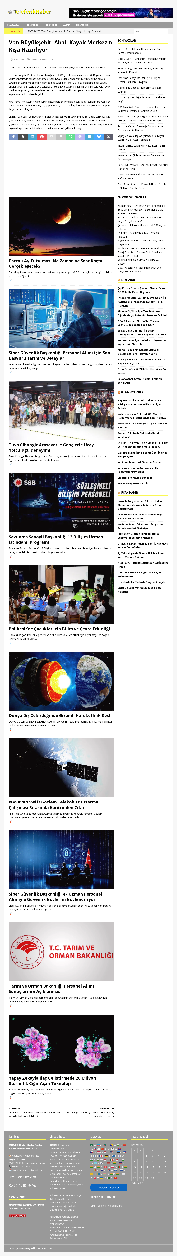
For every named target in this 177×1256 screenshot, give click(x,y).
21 (140, 1172)
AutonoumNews (70, 1216)
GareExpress (67, 1220)
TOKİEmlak (68, 1209)
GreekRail (78, 1227)
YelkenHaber (56, 1166)
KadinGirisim (69, 1155)
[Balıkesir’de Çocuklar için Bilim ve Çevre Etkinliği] (61, 594)
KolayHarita (56, 1198)
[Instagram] (15, 1185)
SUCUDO (54, 1145)
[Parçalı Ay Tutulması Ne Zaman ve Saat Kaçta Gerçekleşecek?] (61, 226)
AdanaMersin (72, 1159)
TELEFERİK (32, 25)
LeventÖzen (56, 1155)
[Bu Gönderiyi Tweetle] (23, 137)
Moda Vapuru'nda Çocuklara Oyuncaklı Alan (142, 248)
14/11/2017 (19, 59)
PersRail (54, 1227)
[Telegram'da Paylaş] (89, 137)
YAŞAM (66, 25)
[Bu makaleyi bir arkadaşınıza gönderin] (51, 137)
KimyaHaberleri (73, 1152)
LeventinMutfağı (58, 1206)
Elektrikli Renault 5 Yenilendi (135, 477)
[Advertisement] (61, 168)
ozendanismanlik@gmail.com (28, 1170)
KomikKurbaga (73, 1195)
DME (72, 1231)
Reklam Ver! (82, 25)
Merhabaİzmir (57, 1162)
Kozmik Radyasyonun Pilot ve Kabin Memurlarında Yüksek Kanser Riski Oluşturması (140, 504)
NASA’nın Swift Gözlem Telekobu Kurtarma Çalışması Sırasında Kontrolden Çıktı (53, 804)
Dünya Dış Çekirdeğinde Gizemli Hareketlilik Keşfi (60, 715)
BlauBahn (55, 1220)
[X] (20, 1185)
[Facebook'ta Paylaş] (13, 137)
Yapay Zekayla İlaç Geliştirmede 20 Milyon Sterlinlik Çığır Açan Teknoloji (52, 1080)
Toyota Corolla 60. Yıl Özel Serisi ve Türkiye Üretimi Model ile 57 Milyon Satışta (139, 404)
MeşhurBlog (56, 1209)
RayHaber (128, 280)
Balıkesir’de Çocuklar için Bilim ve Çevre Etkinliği (59, 629)
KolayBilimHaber (58, 1177)
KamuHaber (70, 1166)
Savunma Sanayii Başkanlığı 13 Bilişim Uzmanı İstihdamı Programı (57, 539)
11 (165, 1161)
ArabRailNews (57, 1223)
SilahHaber (55, 1173)
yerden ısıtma (115, 1205)
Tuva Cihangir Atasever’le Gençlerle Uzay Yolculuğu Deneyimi (51, 447)
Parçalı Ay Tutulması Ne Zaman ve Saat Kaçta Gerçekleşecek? (55, 263)
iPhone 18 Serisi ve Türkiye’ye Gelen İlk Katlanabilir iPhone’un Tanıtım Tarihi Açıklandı (142, 301)
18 (165, 1167)
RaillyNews (55, 1216)
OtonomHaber (132, 392)
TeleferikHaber (58, 1148)
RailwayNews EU (58, 1238)
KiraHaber (55, 1184)
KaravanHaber (73, 1162)
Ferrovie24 (55, 1231)
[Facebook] (11, 1185)
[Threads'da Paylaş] (108, 137)
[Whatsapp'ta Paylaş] (70, 137)
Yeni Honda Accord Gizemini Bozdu (139, 462)
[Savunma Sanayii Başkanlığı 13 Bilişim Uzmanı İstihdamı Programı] (61, 502)
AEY (63, 1184)
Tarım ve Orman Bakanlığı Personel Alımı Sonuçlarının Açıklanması (51, 988)
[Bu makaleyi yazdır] (61, 137)
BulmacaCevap (57, 1195)
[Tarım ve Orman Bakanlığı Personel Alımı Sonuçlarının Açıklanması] (61, 951)
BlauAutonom (66, 1227)
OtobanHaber (70, 1180)
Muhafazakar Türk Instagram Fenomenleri (141, 205)
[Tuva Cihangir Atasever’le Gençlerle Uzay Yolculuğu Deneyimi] (61, 410)
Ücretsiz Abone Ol (109, 1187)
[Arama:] (151, 31)
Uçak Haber (129, 492)
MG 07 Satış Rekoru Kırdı (133, 483)
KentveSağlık (69, 1202)
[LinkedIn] (25, 1185)
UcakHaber (55, 1170)
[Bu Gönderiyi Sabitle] (42, 137)
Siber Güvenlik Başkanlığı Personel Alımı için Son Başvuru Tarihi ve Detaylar (59, 355)
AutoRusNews (57, 1234)
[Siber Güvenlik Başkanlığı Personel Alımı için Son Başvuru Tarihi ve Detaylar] (61, 318)
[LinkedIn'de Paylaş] (32, 137)
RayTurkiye (68, 1198)
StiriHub (65, 1231)
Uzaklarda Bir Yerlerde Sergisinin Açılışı (142, 582)
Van (52, 59)
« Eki (133, 1182)
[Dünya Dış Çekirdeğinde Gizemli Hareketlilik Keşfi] (61, 681)
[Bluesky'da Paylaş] (99, 137)
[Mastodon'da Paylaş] (80, 137)
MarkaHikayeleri (74, 1184)
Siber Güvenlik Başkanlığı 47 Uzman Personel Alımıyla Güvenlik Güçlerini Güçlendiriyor (55, 896)
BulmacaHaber (57, 1188)
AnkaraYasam (57, 1159)
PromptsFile (71, 1234)
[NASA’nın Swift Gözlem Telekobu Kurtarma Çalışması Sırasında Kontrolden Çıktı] (61, 767)
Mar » (140, 1182)
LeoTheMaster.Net (71, 1173)
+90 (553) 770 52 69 (21, 1166)
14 (140, 1167)
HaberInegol (56, 1180)
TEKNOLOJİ (52, 25)
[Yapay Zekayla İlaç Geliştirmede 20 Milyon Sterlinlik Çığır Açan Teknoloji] (61, 1044)
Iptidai (79, 1170)
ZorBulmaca (56, 1202)
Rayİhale (71, 1206)
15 (146, 1167)
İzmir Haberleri (98, 1205)
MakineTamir (69, 1170)
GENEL (34, 59)
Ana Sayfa (13, 25)
